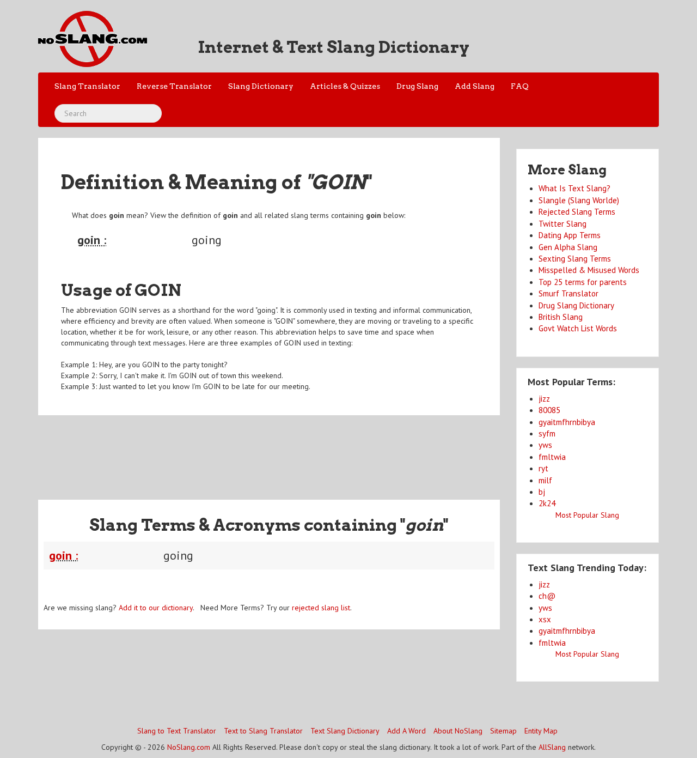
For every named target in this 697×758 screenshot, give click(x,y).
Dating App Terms (570, 235)
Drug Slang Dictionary (576, 305)
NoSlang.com (188, 747)
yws (545, 445)
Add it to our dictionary (156, 608)
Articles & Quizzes (345, 86)
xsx (545, 619)
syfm (547, 433)
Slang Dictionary (261, 86)
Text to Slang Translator (263, 731)
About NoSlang (457, 731)
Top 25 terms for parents (583, 282)
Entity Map (541, 731)
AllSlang (552, 747)
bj (542, 492)
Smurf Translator (568, 293)
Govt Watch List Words (578, 328)
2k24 (547, 503)
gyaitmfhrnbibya (567, 422)
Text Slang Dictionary (345, 731)
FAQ (520, 86)
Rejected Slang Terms (577, 212)
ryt (543, 468)
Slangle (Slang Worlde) (579, 200)
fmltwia (552, 457)
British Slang (561, 317)
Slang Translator (87, 86)
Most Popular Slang (587, 515)
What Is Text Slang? (574, 188)
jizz (544, 398)
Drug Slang (417, 86)
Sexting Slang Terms (575, 258)
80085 (549, 410)
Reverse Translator (174, 86)
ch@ (547, 596)
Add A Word (406, 731)
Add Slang (474, 86)
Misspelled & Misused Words (589, 270)
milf (545, 480)
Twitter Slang (562, 224)
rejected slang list (321, 608)
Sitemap (503, 731)
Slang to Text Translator (176, 731)
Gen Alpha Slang (568, 247)
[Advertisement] (269, 450)
